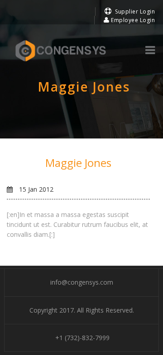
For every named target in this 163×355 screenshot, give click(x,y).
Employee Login (132, 20)
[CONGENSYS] (60, 51)
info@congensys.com (81, 282)
